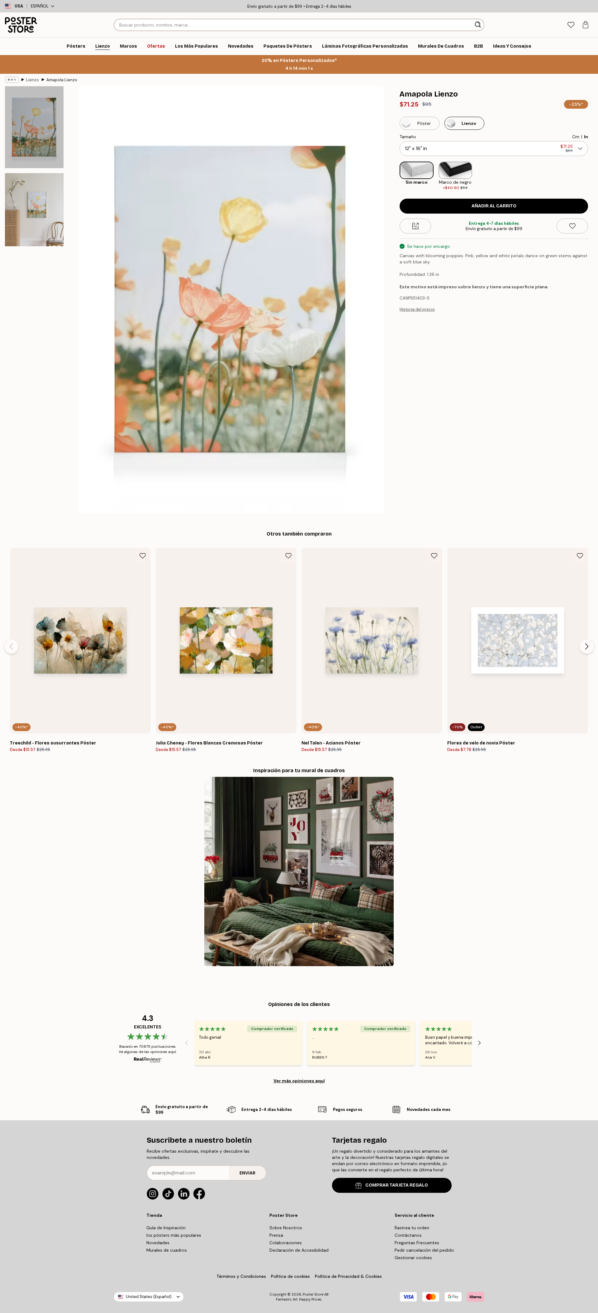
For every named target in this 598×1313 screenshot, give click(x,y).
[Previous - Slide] (395, 176)
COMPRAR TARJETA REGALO (396, 1185)
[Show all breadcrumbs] (12, 80)
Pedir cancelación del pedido (424, 1250)
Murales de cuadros (166, 1250)
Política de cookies (290, 1276)
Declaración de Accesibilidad (299, 1250)
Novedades (157, 1242)
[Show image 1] (34, 127)
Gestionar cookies (413, 1257)
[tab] (570, 25)
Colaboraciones (285, 1242)
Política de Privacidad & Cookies (348, 1276)
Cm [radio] (575, 136)
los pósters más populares (173, 1235)
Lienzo (32, 80)
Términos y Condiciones (241, 1276)
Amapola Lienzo (61, 80)
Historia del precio (417, 309)
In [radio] (586, 136)
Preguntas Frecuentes (417, 1242)
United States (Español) (149, 1296)
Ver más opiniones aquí (299, 1081)
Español (40, 6)
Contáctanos (408, 1235)
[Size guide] (415, 226)
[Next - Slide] (593, 176)
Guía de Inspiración (166, 1227)
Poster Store (313, 1294)
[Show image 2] (34, 209)
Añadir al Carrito (494, 206)
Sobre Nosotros (285, 1227)
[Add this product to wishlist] (572, 226)
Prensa (276, 1235)
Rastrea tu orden (412, 1227)
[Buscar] (478, 25)
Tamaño (408, 136)
